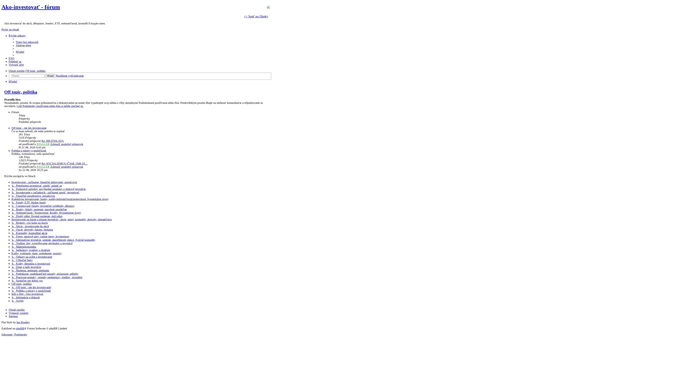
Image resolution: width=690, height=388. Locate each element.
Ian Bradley (23, 322)
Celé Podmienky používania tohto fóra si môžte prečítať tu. (50, 106)
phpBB (20, 328)
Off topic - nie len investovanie (29, 128)
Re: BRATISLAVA (53, 140)
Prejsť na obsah (10, 29)
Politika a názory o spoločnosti (29, 150)
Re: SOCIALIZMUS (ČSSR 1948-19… (65, 163)
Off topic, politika (20, 92)
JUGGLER (43, 144)
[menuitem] (27, 42)
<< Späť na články (256, 16)
